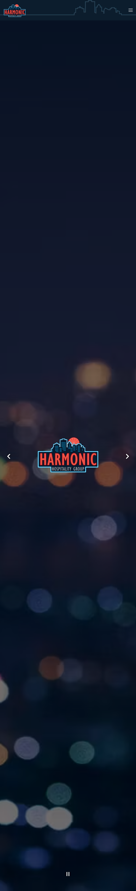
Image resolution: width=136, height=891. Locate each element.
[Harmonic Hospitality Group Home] (14, 10)
